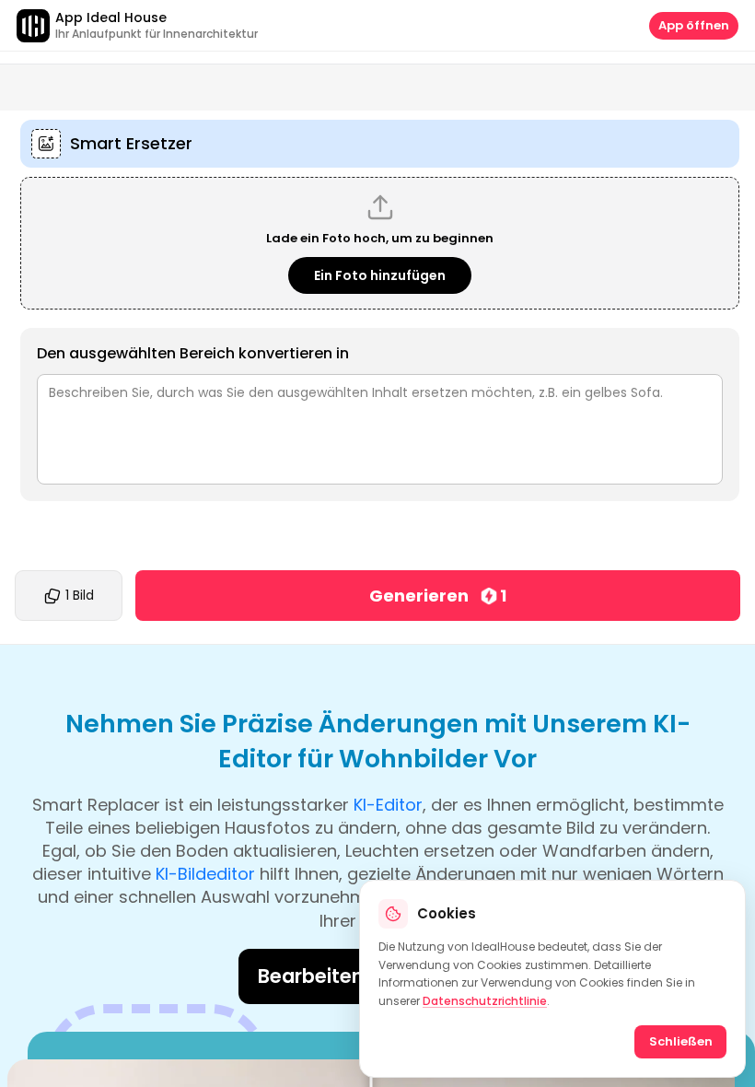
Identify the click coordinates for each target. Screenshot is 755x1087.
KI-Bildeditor (205, 873)
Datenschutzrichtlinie (485, 1001)
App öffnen (693, 25)
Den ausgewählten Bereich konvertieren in (193, 354)
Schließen (681, 1041)
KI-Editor (388, 804)
